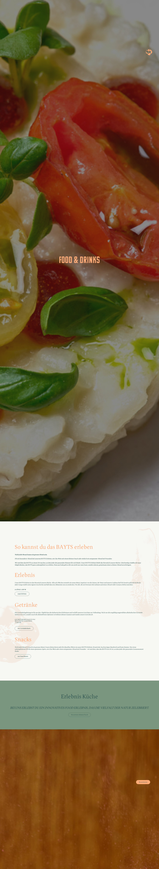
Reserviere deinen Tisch (79, 715)
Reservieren (143, 782)
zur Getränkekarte (24, 628)
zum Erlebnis (22, 594)
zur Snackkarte (23, 656)
